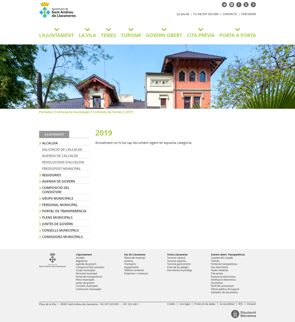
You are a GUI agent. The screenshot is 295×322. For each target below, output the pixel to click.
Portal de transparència (64, 211)
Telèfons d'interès (134, 270)
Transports (130, 264)
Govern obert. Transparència (228, 254)
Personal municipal (60, 205)
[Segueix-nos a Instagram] (230, 4)
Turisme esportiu (176, 261)
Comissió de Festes (107, 112)
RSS (241, 304)
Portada (45, 112)
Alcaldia (50, 143)
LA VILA (87, 35)
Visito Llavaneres (177, 254)
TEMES (108, 35)
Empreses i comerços (136, 273)
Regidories (51, 175)
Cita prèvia (217, 273)
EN (183, 14)
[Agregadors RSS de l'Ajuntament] (252, 4)
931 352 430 (130, 304)
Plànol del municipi (134, 257)
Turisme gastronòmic (179, 264)
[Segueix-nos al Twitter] (245, 4)
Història (128, 261)
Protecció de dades (205, 304)
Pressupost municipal (61, 168)
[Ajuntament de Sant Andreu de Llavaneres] (52, 266)
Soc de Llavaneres (134, 254)
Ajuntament (54, 134)
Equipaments (131, 267)
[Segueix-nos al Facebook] (237, 4)
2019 (129, 112)
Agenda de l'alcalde (60, 156)
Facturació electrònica (223, 276)
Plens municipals (57, 217)
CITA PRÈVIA (201, 35)
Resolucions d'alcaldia (63, 162)
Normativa (217, 282)
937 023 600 (111, 304)
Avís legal (184, 304)
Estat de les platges (178, 267)
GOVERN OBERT (164, 35)
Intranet (251, 304)
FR (187, 14)
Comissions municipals (72, 112)
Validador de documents (224, 292)
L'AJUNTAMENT (56, 35)
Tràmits (215, 261)
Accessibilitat (227, 304)
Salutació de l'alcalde (62, 149)
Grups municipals (57, 198)
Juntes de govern (57, 224)
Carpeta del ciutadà (222, 257)
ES (178, 14)
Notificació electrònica (223, 279)
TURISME (131, 35)
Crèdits (171, 304)
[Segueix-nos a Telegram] (223, 4)
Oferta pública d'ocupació (225, 289)
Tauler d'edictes (219, 270)
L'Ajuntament (84, 254)
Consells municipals (60, 230)
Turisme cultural (176, 257)
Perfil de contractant (222, 285)
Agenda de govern (58, 181)
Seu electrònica (219, 267)
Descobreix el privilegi (179, 270)
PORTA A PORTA (237, 35)
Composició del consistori (56, 190)
